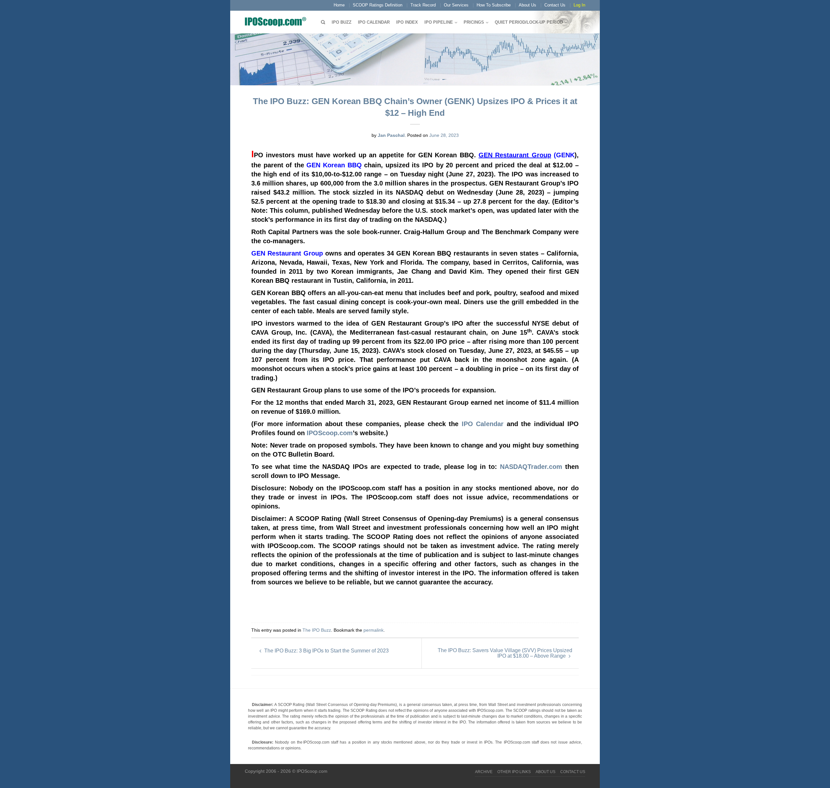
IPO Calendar (374, 22)
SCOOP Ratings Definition (377, 5)
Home (339, 5)
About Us (527, 5)
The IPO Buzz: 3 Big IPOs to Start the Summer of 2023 (326, 650)
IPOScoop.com (330, 432)
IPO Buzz (341, 22)
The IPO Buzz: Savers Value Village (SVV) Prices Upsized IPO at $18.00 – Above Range (505, 653)
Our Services (456, 5)
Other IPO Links (514, 772)
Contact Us (554, 5)
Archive (483, 772)
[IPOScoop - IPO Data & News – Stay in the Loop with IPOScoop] (277, 21)
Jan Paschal (391, 135)
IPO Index (407, 22)
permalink (373, 630)
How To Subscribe (494, 5)
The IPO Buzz (316, 630)
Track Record (423, 5)
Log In (579, 5)
